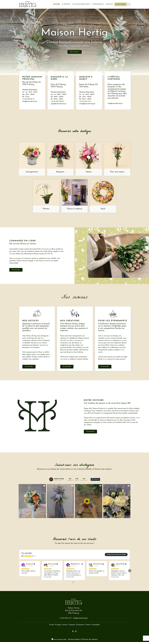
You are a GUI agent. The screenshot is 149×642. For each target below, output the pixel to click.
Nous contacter (74, 51)
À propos (66, 4)
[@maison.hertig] (51, 479)
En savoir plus (16, 269)
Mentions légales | (74, 639)
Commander (120, 4)
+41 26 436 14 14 (85, 101)
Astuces (65, 625)
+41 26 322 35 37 (28, 99)
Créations (71, 625)
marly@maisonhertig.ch (87, 104)
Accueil (56, 4)
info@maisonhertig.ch (29, 101)
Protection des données (89, 639)
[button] (19, 570)
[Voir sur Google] (23, 565)
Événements (98, 4)
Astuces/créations (81, 4)
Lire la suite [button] (47, 577)
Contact (109, 4)
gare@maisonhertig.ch (58, 104)
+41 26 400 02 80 (57, 101)
